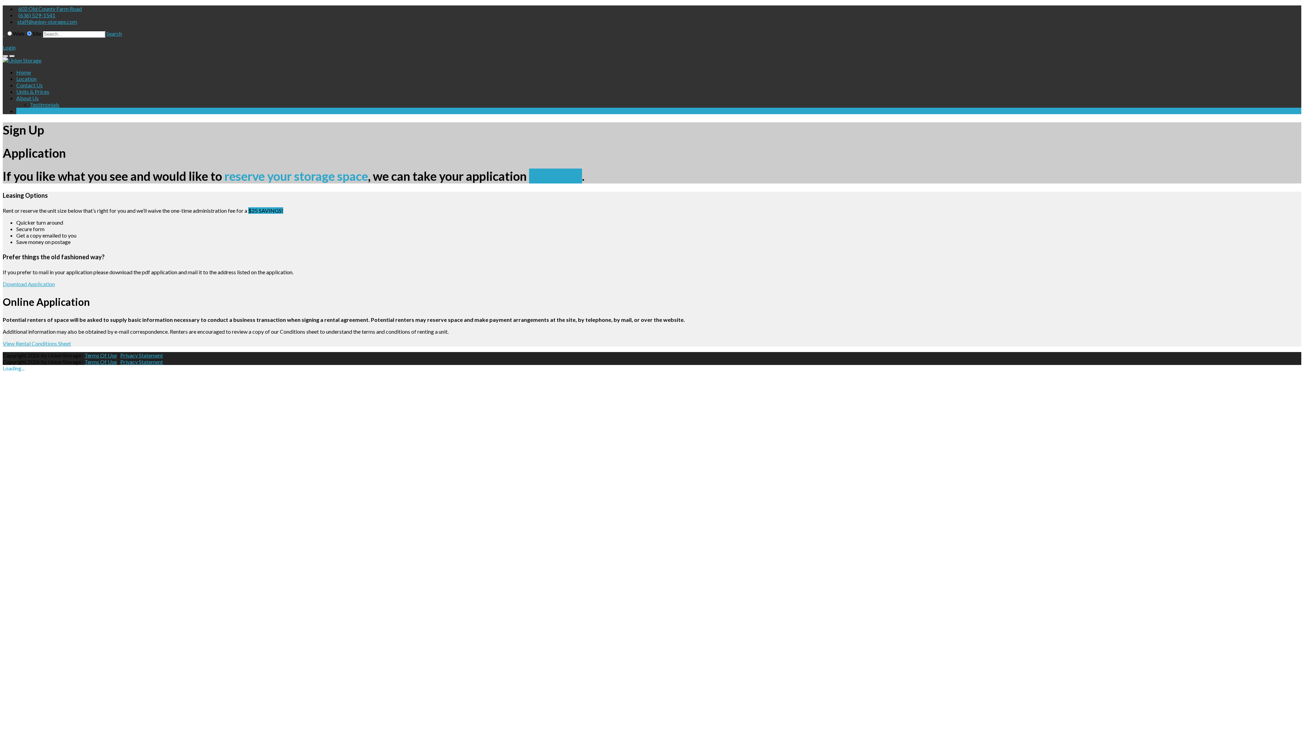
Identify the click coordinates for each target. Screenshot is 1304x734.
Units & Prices (32, 91)
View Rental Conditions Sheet (37, 343)
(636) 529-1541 (36, 15)
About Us (27, 98)
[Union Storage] (22, 60)
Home (23, 72)
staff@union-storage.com (47, 21)
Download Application (29, 284)
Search (114, 33)
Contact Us (29, 85)
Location (26, 78)
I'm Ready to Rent (36, 111)
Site (37, 33)
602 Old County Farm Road (50, 8)
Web (18, 33)
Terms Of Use (101, 355)
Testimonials (44, 104)
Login (9, 47)
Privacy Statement (141, 355)
